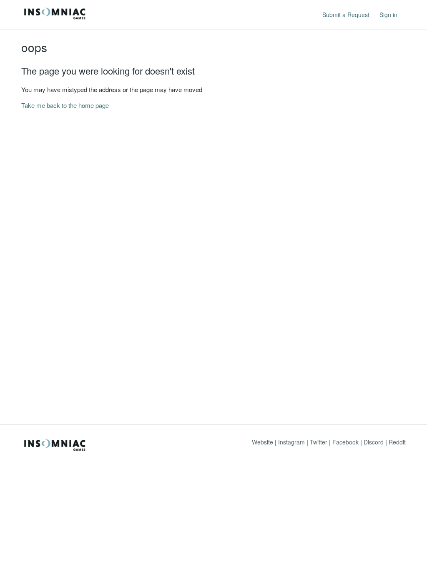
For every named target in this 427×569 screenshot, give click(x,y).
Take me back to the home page (65, 105)
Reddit (397, 442)
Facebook (345, 442)
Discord (374, 442)
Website (262, 442)
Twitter (318, 442)
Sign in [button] (388, 14)
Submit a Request (345, 14)
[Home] (54, 18)
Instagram (291, 442)
